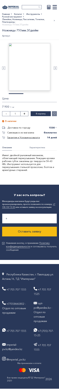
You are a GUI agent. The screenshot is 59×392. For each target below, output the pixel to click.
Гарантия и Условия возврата (23, 137)
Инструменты (33, 14)
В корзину (41, 113)
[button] (3, 68)
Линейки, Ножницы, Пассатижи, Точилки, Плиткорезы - (23, 20)
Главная (6, 14)
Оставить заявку (29, 231)
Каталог (18, 14)
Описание (7, 147)
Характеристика (37, 147)
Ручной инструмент (12, 16)
